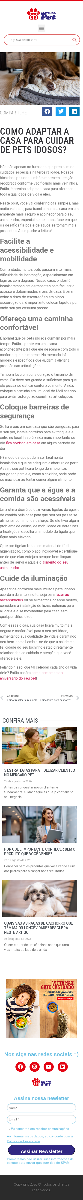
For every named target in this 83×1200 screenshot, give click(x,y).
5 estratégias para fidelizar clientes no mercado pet (39, 772)
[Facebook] (20, 1067)
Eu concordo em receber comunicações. (40, 1129)
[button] (41, 28)
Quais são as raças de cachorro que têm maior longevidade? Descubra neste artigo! (38, 928)
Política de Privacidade (23, 1141)
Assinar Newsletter (41, 1151)
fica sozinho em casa (23, 443)
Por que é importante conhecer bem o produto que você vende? (39, 851)
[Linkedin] (63, 1067)
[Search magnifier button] (74, 40)
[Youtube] (49, 1067)
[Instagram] (35, 1067)
